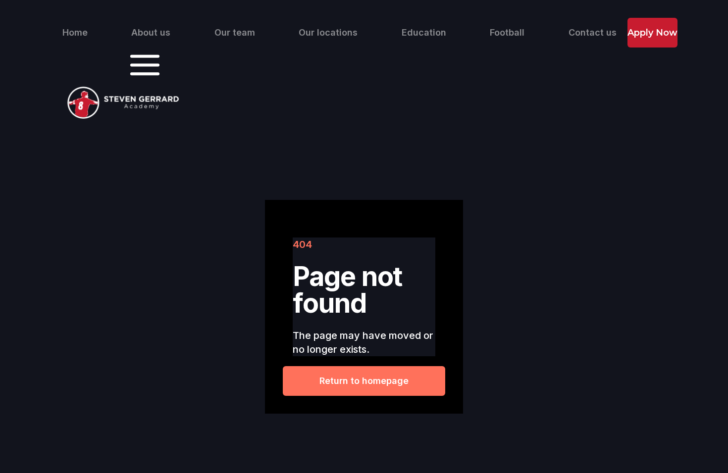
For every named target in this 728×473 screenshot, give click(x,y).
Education (424, 33)
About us (150, 33)
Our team (234, 33)
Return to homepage (364, 381)
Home (75, 33)
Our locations (328, 33)
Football (507, 33)
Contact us (593, 33)
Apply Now (652, 32)
